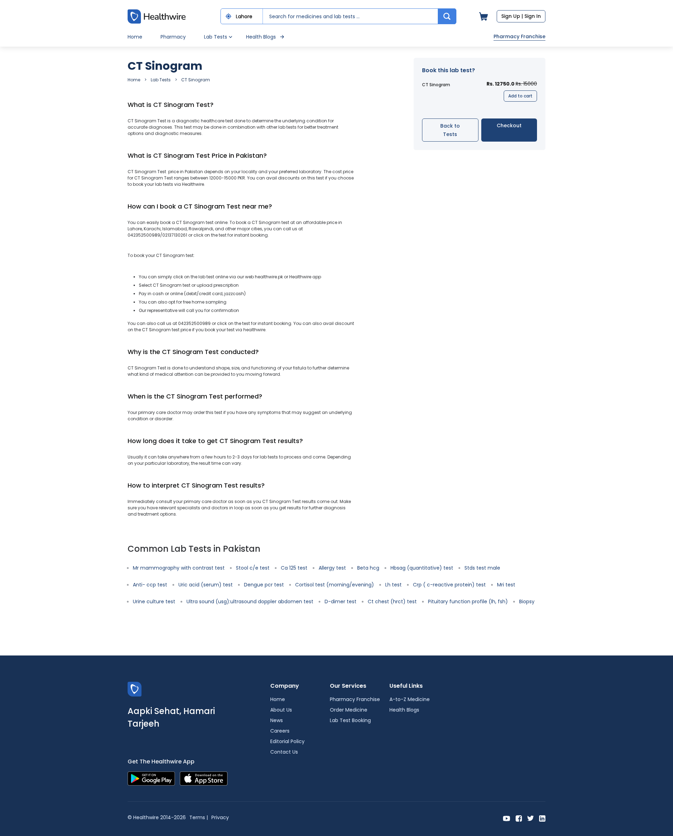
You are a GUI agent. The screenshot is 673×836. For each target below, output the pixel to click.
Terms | (198, 817)
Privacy (220, 817)
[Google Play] (151, 778)
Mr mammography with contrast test (179, 567)
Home (135, 36)
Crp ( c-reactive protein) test (449, 584)
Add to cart (520, 96)
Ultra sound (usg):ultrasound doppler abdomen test (249, 601)
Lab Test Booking (350, 720)
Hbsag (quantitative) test (421, 567)
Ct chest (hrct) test (392, 601)
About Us (281, 709)
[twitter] (530, 818)
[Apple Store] (203, 778)
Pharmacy (173, 36)
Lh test (393, 584)
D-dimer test (340, 601)
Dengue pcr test (264, 584)
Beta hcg (368, 567)
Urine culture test (154, 601)
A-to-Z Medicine (409, 699)
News (276, 720)
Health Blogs (261, 36)
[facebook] (519, 818)
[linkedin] (542, 818)
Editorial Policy (287, 741)
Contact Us (284, 751)
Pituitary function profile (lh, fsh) (468, 601)
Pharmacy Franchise (519, 36)
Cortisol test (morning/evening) (334, 584)
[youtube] (506, 818)
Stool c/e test (253, 567)
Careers (280, 730)
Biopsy (527, 601)
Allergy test (332, 567)
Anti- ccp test (150, 584)
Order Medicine (348, 709)
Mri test (506, 584)
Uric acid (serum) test (205, 584)
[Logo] (135, 688)
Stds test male (482, 567)
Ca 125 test (294, 567)
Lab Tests (161, 80)
